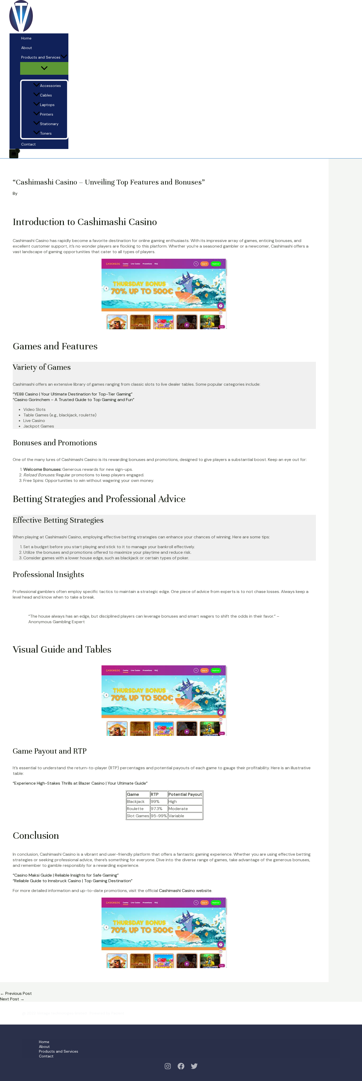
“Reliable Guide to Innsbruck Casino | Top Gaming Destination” (73, 881)
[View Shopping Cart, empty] (13, 153)
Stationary (49, 123)
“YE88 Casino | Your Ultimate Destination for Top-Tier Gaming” (73, 394)
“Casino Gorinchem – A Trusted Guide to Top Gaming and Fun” (73, 399)
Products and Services (40, 57)
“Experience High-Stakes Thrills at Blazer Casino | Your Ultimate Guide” (80, 783)
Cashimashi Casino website (185, 890)
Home (26, 38)
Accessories (50, 85)
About (26, 47)
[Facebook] (181, 1068)
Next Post (12, 999)
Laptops (47, 104)
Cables (46, 95)
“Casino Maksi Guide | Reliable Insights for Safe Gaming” (66, 875)
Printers (46, 114)
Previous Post (16, 993)
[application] (63, 57)
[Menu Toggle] (44, 68)
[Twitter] (194, 1068)
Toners (46, 133)
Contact (28, 144)
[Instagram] (167, 1068)
